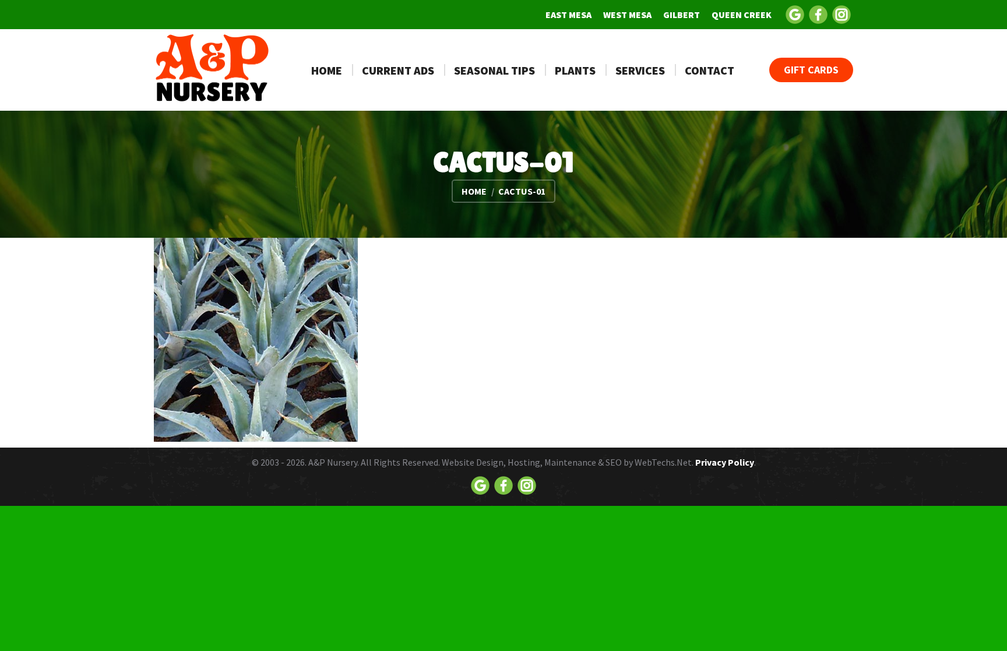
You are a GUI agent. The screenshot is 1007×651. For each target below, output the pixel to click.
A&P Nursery (332, 462)
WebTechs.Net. (664, 462)
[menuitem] (568, 14)
